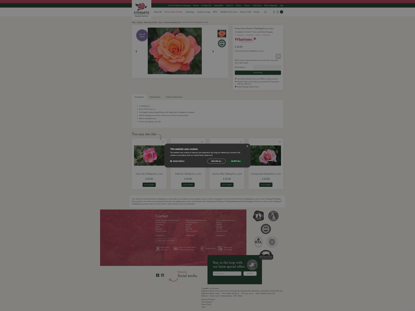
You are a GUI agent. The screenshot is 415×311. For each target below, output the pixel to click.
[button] (177, 161)
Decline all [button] (216, 161)
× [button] (247, 146)
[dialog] (207, 155)
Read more (208, 155)
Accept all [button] (236, 161)
